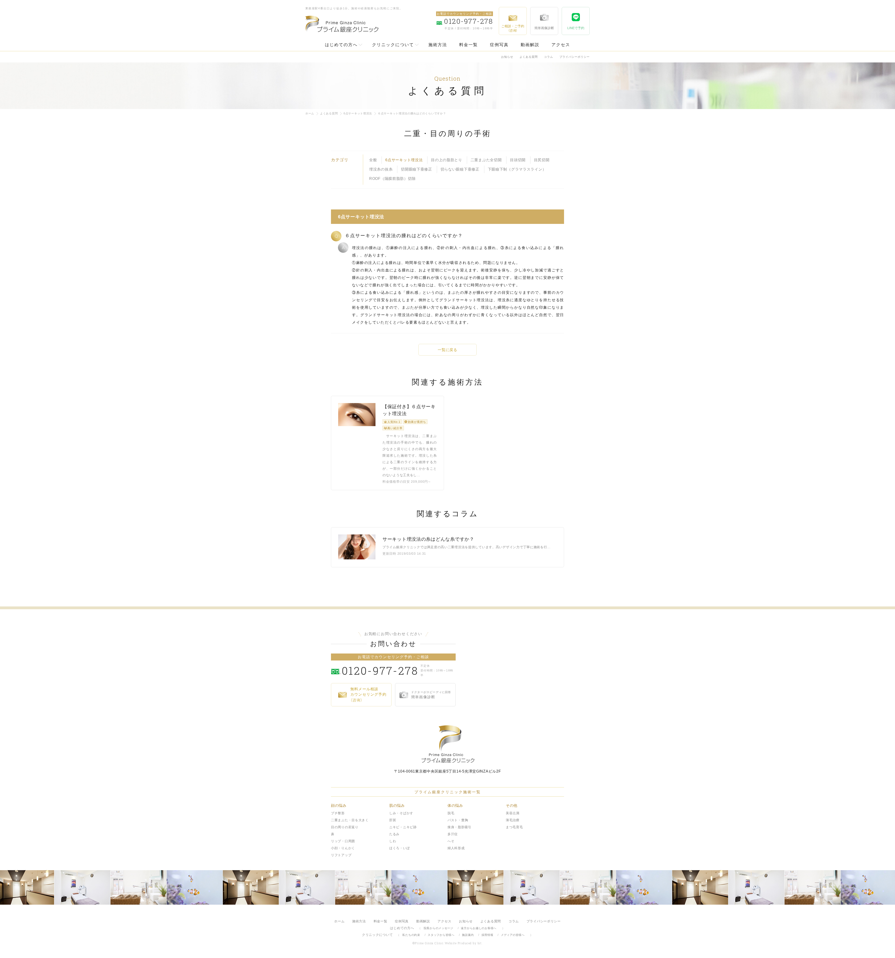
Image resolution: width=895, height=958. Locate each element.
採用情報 (487, 935)
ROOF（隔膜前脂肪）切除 (392, 179)
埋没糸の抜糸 (380, 169)
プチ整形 (338, 813)
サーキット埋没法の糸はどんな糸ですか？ (428, 539)
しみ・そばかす (401, 813)
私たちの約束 (411, 935)
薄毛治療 (513, 820)
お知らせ (507, 56)
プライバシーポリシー (574, 56)
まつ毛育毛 (514, 827)
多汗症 (453, 834)
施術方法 (437, 44)
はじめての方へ (341, 44)
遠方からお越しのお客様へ (478, 928)
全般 (373, 160)
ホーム (309, 113)
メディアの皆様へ (513, 935)
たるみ (394, 834)
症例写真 (499, 44)
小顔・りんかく (343, 848)
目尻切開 (542, 160)
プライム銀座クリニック (447, 744)
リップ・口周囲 (343, 841)
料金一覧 (468, 44)
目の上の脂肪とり (446, 160)
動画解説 (530, 44)
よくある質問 (529, 56)
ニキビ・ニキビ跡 (403, 827)
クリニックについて (393, 44)
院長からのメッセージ (438, 928)
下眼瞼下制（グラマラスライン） (517, 169)
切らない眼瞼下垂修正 (460, 169)
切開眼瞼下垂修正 (416, 169)
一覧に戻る (447, 350)
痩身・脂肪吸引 (460, 827)
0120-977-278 (380, 670)
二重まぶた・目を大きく (350, 820)
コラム (548, 56)
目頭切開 (518, 160)
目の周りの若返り (344, 827)
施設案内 (468, 935)
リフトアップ (341, 855)
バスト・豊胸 (458, 820)
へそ (451, 841)
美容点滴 (513, 813)
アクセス (560, 44)
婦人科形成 (456, 848)
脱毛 (451, 813)
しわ (392, 841)
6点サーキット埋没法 (358, 113)
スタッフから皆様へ (441, 935)
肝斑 (392, 820)
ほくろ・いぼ (399, 848)
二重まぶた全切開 (486, 160)
